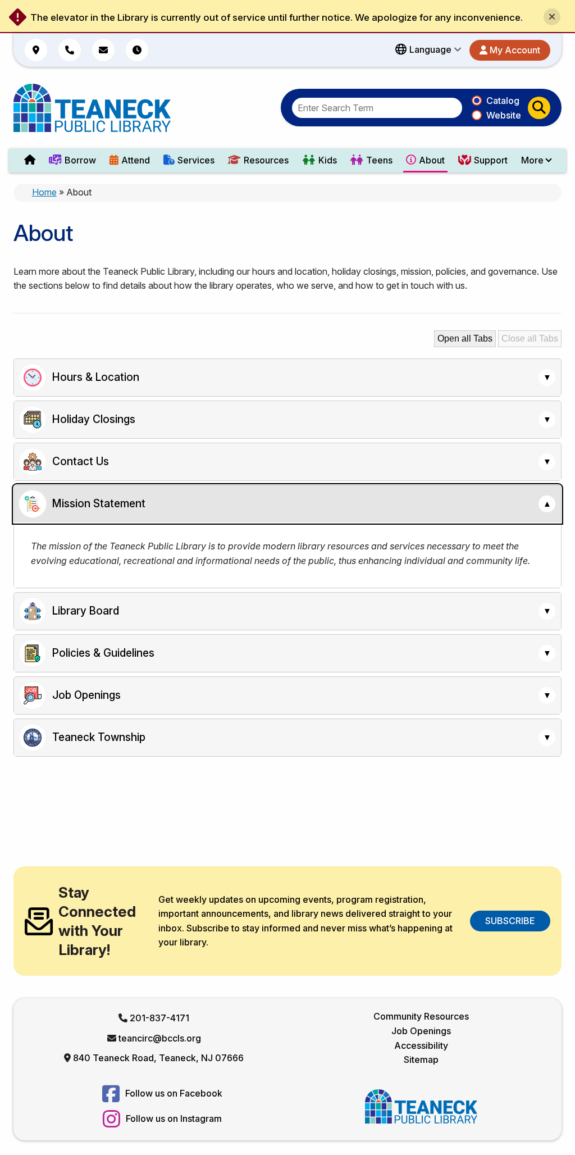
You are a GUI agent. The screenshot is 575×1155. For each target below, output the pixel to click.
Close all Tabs (529, 338)
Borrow (80, 160)
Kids (327, 160)
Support (491, 160)
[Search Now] (539, 108)
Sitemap (421, 1059)
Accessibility (421, 1045)
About (432, 160)
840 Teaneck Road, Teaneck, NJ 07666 (158, 1057)
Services (196, 160)
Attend (135, 160)
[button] (428, 50)
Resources (266, 160)
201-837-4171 (159, 1018)
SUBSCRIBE (510, 920)
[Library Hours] (137, 50)
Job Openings (421, 1030)
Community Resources (421, 1016)
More (532, 160)
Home (44, 192)
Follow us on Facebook (172, 1093)
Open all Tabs (464, 338)
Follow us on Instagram (173, 1118)
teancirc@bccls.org (159, 1038)
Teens (379, 160)
